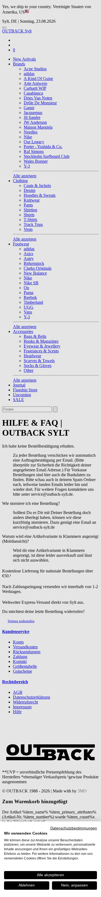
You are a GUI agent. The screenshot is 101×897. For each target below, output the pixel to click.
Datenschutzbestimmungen (73, 828)
